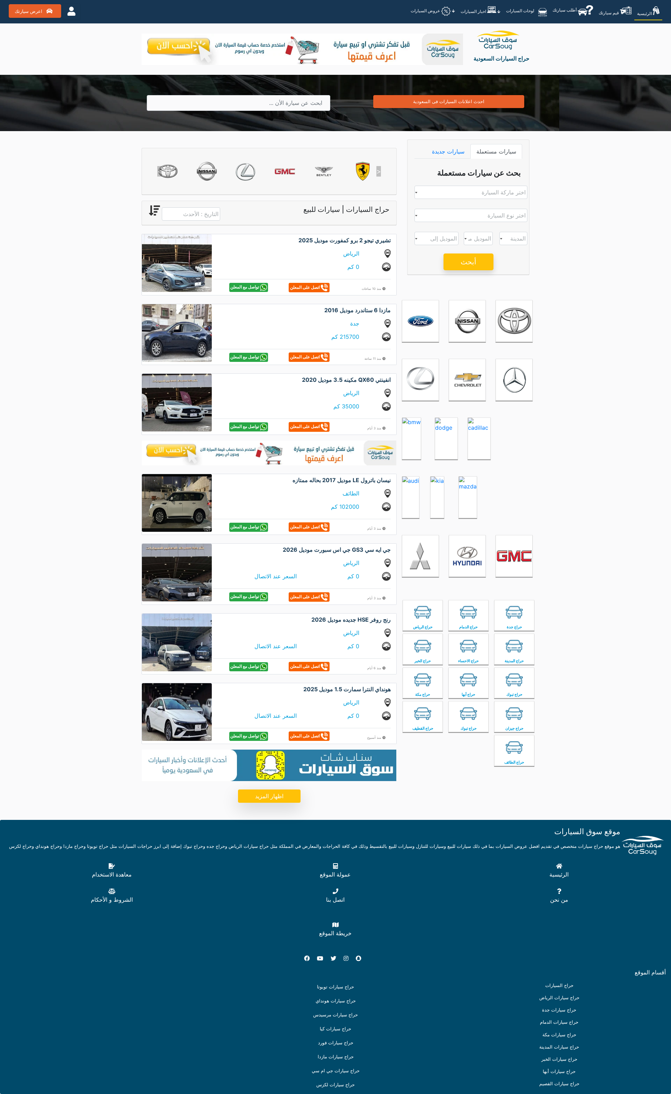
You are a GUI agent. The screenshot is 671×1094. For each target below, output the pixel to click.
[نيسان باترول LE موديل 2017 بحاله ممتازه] (177, 502)
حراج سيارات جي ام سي (336, 1070)
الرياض (351, 253)
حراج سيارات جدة (559, 1010)
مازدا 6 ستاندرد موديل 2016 (357, 310)
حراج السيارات (559, 985)
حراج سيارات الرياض (559, 997)
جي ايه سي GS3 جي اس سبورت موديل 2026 (337, 549)
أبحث (468, 262)
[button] (159, 171)
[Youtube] (323, 958)
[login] (71, 11)
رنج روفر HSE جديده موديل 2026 (351, 619)
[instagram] (349, 958)
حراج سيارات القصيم (559, 1083)
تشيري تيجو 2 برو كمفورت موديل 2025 (344, 240)
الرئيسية (645, 13)
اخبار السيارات (474, 11)
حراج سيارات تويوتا (335, 986)
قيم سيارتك (609, 12)
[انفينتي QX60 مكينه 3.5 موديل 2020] (177, 402)
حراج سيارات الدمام (559, 1022)
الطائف (350, 493)
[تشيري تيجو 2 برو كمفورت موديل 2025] (177, 262)
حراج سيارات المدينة (559, 1047)
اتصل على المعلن (305, 286)
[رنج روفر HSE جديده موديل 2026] (177, 641)
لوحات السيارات (520, 10)
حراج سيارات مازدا (336, 1056)
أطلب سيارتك (565, 9)
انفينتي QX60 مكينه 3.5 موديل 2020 (346, 379)
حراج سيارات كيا (335, 1028)
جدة (354, 323)
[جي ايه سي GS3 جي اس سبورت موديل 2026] (177, 572)
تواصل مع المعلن (245, 286)
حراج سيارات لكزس (335, 1084)
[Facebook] (309, 958)
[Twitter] (336, 958)
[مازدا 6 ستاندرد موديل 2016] (177, 332)
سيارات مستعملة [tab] (496, 151)
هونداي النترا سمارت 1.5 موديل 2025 (347, 689)
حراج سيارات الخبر (559, 1059)
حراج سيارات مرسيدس (335, 1014)
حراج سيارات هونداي (336, 1000)
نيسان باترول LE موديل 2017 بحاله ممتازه (342, 480)
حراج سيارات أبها (559, 1071)
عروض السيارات (426, 10)
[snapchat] (361, 958)
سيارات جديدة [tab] (448, 151)
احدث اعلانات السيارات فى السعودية (448, 101)
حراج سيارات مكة (559, 1034)
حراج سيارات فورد (335, 1042)
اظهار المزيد (269, 796)
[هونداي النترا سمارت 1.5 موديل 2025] (177, 711)
